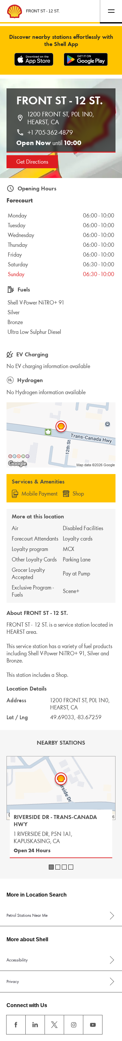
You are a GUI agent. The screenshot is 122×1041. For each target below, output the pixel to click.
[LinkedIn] (35, 1024)
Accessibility (17, 960)
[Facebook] (16, 1024)
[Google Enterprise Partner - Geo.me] (19, 456)
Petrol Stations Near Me (27, 915)
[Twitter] (54, 1024)
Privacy (13, 981)
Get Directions (32, 161)
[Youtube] (92, 1024)
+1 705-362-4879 (50, 132)
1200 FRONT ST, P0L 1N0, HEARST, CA (61, 118)
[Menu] (111, 11)
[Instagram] (73, 1024)
